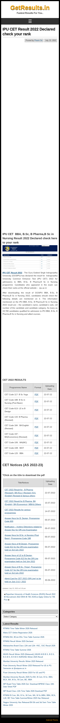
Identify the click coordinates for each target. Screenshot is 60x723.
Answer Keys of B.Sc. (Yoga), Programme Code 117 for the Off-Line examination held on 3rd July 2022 (23, 570)
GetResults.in (30, 7)
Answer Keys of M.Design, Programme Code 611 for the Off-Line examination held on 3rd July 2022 (22, 547)
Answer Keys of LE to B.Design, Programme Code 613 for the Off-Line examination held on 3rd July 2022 (21, 558)
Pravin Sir (38, 40)
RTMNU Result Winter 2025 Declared (18, 641)
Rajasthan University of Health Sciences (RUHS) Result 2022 (30, 594)
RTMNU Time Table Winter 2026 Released (20, 628)
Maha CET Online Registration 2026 (17, 633)
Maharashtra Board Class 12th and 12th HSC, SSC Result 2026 (29, 646)
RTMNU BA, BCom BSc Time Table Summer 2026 (23, 637)
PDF (37, 394)
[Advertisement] (30, 74)
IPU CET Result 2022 (12, 273)
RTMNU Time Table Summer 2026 (17, 650)
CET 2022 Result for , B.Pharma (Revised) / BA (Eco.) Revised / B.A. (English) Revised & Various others (20, 493)
